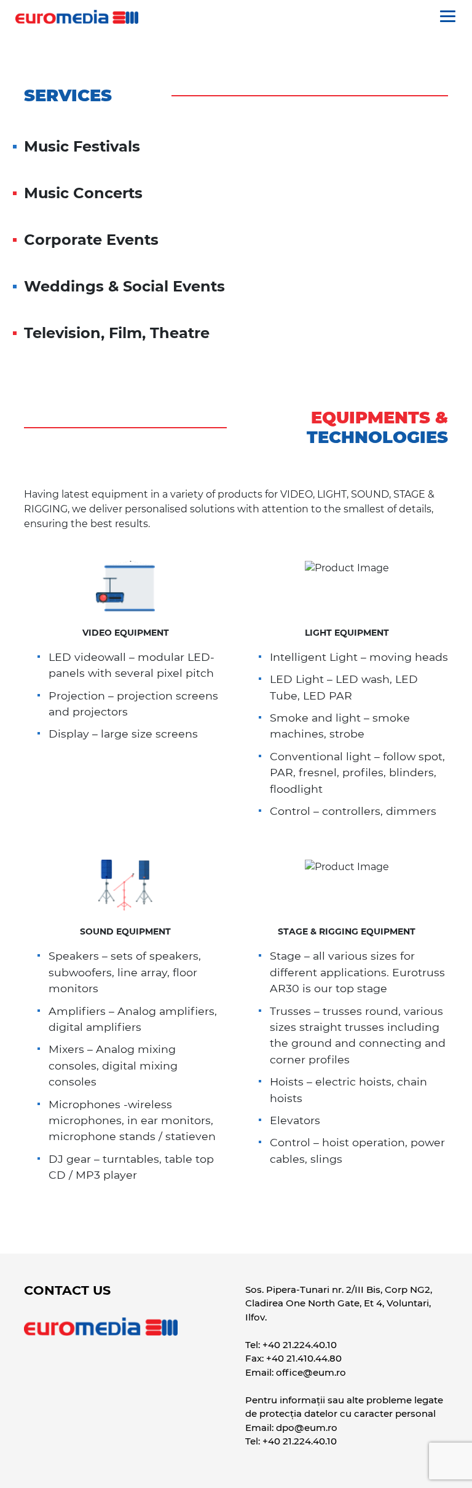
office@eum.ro (311, 1372)
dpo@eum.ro (306, 1427)
